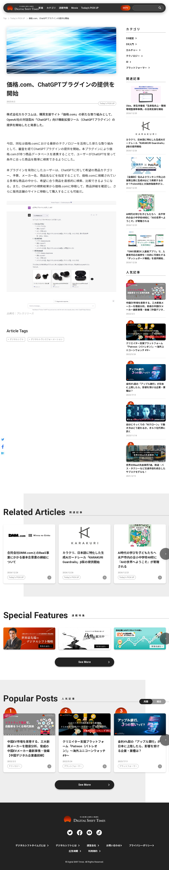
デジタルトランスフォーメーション (47, 339)
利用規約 (93, 851)
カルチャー (132, 50)
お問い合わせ (113, 845)
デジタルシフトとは (66, 845)
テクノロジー (133, 56)
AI (127, 62)
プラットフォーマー (136, 67)
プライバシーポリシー (140, 845)
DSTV (125, 8)
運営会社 (91, 845)
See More (84, 662)
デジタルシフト (17, 339)
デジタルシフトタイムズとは (31, 845)
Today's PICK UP (107, 103)
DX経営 (130, 38)
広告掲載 (73, 851)
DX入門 (130, 44)
